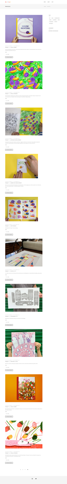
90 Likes (7, 413)
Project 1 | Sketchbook (10, 225)
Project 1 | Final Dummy (11, 47)
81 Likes (7, 100)
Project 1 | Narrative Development (13, 182)
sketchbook (51, 23)
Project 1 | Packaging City (11, 316)
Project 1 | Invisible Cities (11, 361)
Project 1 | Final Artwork (11, 93)
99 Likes (7, 367)
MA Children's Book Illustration (53, 30)
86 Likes (7, 322)
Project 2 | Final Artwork (11, 453)
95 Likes (7, 54)
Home (45, 6)
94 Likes (7, 231)
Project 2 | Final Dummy (11, 406)
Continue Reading (9, 57)
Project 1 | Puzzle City (10, 271)
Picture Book (51, 21)
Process (56, 21)
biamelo (10, 92)
